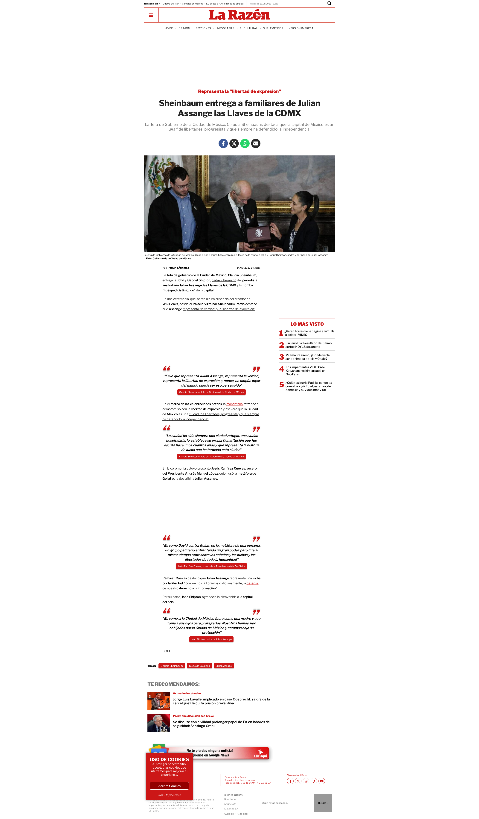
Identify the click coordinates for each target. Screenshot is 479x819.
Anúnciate (230, 804)
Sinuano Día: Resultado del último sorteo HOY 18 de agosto (309, 345)
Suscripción (231, 808)
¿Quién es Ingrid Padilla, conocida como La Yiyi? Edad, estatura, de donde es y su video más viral (309, 386)
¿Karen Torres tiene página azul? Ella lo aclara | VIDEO (309, 333)
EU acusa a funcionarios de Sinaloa (225, 3)
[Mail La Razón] (255, 143)
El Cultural (248, 28)
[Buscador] (329, 3)
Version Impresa (301, 28)
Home (169, 28)
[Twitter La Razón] (234, 143)
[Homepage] (239, 14)
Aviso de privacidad (169, 795)
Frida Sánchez (179, 267)
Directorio (230, 799)
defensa (253, 583)
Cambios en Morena (192, 3)
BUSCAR (323, 802)
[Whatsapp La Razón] (245, 143)
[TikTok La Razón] (314, 781)
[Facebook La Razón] (223, 143)
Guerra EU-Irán (171, 3)
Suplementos (273, 28)
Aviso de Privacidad (236, 813)
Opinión (184, 28)
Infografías (225, 28)
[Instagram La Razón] (306, 781)
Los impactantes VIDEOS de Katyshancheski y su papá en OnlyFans (305, 370)
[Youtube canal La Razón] (321, 781)
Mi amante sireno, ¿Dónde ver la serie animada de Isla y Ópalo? (308, 357)
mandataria (234, 404)
